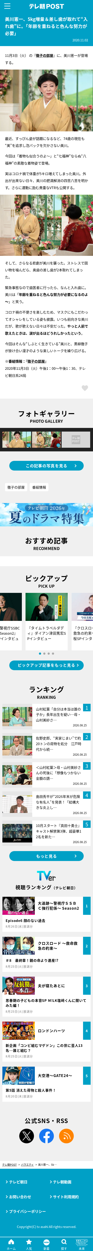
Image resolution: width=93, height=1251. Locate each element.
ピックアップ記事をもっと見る (46, 665)
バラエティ (27, 1164)
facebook (46, 1136)
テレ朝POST (46, 6)
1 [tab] (40, 654)
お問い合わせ (20, 1196)
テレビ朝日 (18, 1181)
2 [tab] (44, 654)
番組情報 (39, 487)
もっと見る (46, 856)
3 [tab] (49, 654)
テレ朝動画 (62, 1181)
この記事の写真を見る (46, 465)
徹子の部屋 (36, 361)
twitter (26, 1136)
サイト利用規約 (66, 1196)
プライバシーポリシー (27, 1211)
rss (66, 1136)
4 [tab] (53, 654)
